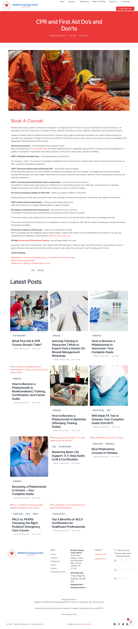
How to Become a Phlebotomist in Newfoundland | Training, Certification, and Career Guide (29, 391)
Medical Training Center (57, 35)
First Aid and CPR (19, 335)
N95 (108, 410)
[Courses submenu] (75, 1)
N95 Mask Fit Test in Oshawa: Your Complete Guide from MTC (108, 419)
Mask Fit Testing (98, 410)
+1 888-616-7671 (125, 9)
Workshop (56, 335)
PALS (28, 514)
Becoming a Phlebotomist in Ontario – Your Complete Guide (29, 490)
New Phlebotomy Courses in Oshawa (104, 450)
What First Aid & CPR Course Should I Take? (27, 342)
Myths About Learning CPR (22, 260)
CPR (33, 270)
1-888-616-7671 (101, 554)
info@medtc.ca (100, 559)
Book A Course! (27, 121)
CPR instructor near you (59, 236)
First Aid (40, 270)
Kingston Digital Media (83, 624)
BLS (54, 446)
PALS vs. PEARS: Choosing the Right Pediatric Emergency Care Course (26, 525)
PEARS (35, 514)
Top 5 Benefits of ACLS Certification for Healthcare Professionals (68, 523)
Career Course (83, 35)
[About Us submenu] (117, 1)
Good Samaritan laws (38, 149)
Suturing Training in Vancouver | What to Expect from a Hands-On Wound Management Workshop (68, 348)
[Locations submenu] (130, 1)
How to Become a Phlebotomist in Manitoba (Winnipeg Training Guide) (69, 421)
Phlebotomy (97, 335)
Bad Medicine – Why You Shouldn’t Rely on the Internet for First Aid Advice (43, 257)
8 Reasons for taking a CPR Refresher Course (31, 263)
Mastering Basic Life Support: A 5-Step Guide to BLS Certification (68, 455)
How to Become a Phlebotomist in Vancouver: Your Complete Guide (103, 346)
